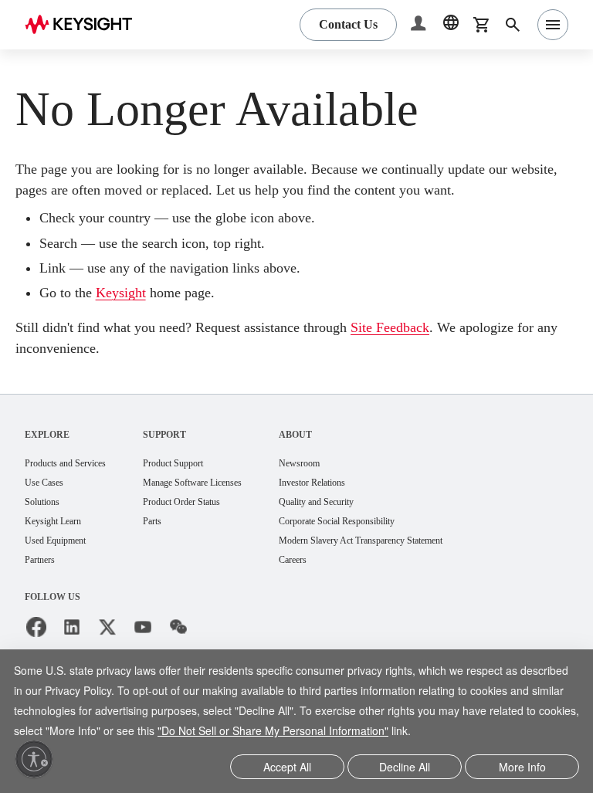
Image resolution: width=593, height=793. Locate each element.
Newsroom (346, 484)
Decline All (404, 767)
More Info (522, 767)
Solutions (46, 524)
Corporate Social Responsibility (393, 545)
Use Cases (49, 504)
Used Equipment (62, 565)
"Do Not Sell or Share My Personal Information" (439, 712)
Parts (174, 545)
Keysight (132, 314)
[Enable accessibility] (34, 759)
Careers (339, 585)
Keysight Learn (58, 545)
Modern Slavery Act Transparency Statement (421, 565)
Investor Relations (362, 504)
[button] (420, 25)
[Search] (512, 24)
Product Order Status (210, 524)
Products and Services (75, 484)
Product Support (200, 484)
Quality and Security (367, 524)
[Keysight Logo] (84, 25)
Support (186, 455)
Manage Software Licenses (224, 504)
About (339, 455)
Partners (43, 585)
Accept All (287, 767)
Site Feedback (450, 349)
